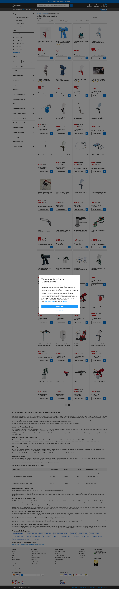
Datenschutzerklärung (50, 301)
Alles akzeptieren (59, 306)
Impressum (64, 301)
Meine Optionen (59, 310)
